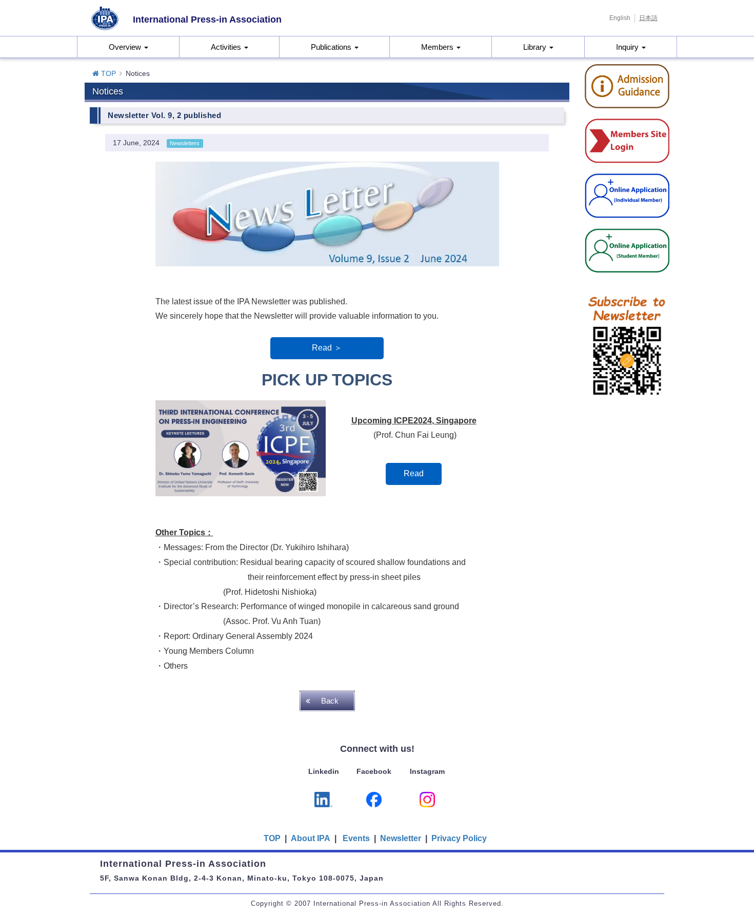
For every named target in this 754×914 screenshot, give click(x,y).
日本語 (648, 18)
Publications (332, 47)
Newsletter (400, 838)
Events (356, 838)
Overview (126, 47)
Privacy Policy (459, 838)
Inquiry (628, 47)
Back (330, 700)
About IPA (311, 838)
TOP (107, 73)
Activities (227, 47)
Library (535, 47)
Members (438, 47)
